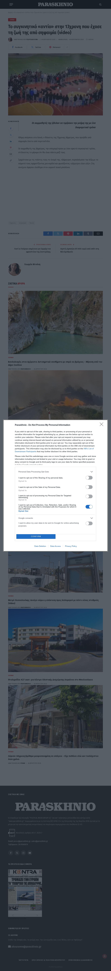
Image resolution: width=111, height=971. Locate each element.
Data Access (55, 546)
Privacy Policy (71, 546)
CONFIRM (36, 536)
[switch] (89, 478)
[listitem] (55, 471)
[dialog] (55, 485)
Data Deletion (40, 546)
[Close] (102, 425)
